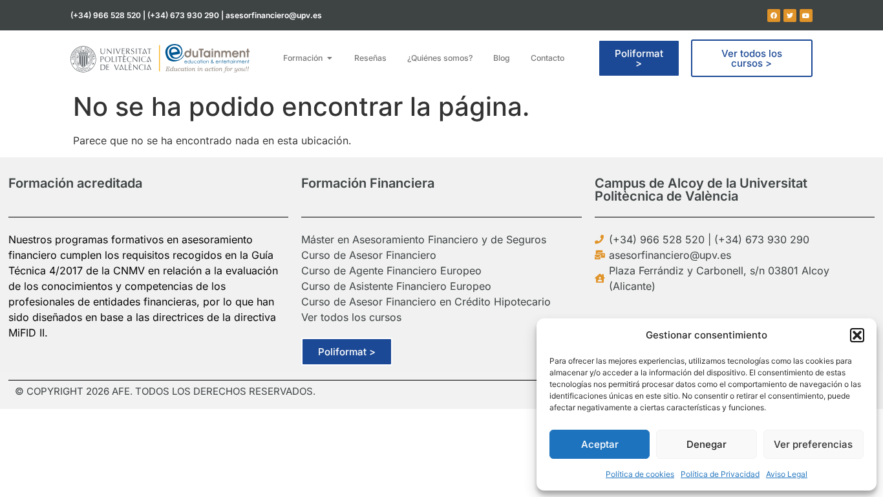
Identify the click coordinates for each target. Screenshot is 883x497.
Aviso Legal (786, 474)
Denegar (706, 444)
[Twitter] (789, 15)
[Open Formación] (330, 58)
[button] (857, 335)
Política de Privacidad (720, 474)
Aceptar (600, 444)
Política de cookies (640, 474)
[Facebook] (773, 15)
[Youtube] (806, 15)
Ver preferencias (813, 444)
